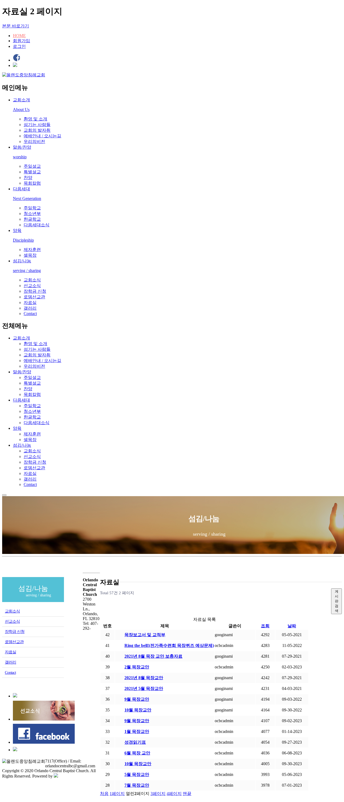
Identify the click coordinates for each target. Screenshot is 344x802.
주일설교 (32, 166)
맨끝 (187, 793)
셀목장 (30, 255)
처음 (104, 793)
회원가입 (21, 40)
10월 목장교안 (137, 710)
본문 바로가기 (15, 26)
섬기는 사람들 (37, 124)
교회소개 (21, 338)
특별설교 (32, 172)
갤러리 (30, 308)
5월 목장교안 (136, 774)
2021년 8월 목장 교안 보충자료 (153, 656)
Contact (30, 313)
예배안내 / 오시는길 (42, 136)
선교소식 (32, 285)
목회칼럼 (32, 183)
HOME (19, 35)
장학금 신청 (35, 291)
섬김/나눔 (22, 445)
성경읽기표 (135, 742)
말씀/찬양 (22, 372)
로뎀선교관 (34, 297)
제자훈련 (32, 249)
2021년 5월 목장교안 (143, 688)
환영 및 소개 (35, 119)
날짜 (292, 626)
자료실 (30, 302)
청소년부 (32, 213)
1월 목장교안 (136, 731)
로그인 (19, 46)
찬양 (28, 177)
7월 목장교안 (136, 785)
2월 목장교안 (136, 667)
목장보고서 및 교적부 (144, 634)
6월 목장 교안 (137, 753)
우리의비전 (34, 141)
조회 (265, 626)
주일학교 (32, 208)
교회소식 (32, 280)
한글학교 (32, 219)
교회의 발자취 (37, 130)
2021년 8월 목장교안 (143, 677)
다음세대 (21, 400)
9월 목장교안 (136, 699)
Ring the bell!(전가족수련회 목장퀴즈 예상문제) (169, 645)
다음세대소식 (36, 225)
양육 (17, 428)
